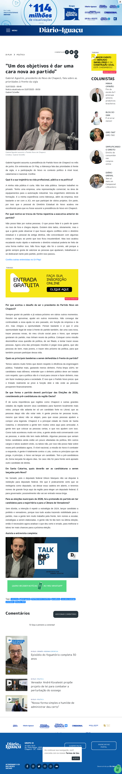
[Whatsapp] (76, 52)
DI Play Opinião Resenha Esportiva (44, 651)
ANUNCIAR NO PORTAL (104, 745)
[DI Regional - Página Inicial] (15, 725)
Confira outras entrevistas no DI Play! (23, 259)
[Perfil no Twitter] (39, 766)
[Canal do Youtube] (45, 766)
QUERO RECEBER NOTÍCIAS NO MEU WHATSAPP (37, 586)
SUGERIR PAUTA (75, 746)
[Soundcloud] (56, 766)
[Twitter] (71, 52)
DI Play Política (37, 679)
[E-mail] (76, 56)
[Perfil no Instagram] (33, 766)
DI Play (9, 54)
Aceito (76, 758)
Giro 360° (110, 132)
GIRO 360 (110, 135)
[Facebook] (67, 52)
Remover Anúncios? (71, 299)
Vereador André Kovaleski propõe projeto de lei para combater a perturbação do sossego (52, 686)
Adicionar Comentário (65, 614)
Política (21, 54)
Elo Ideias (113, 766)
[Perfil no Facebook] (27, 766)
